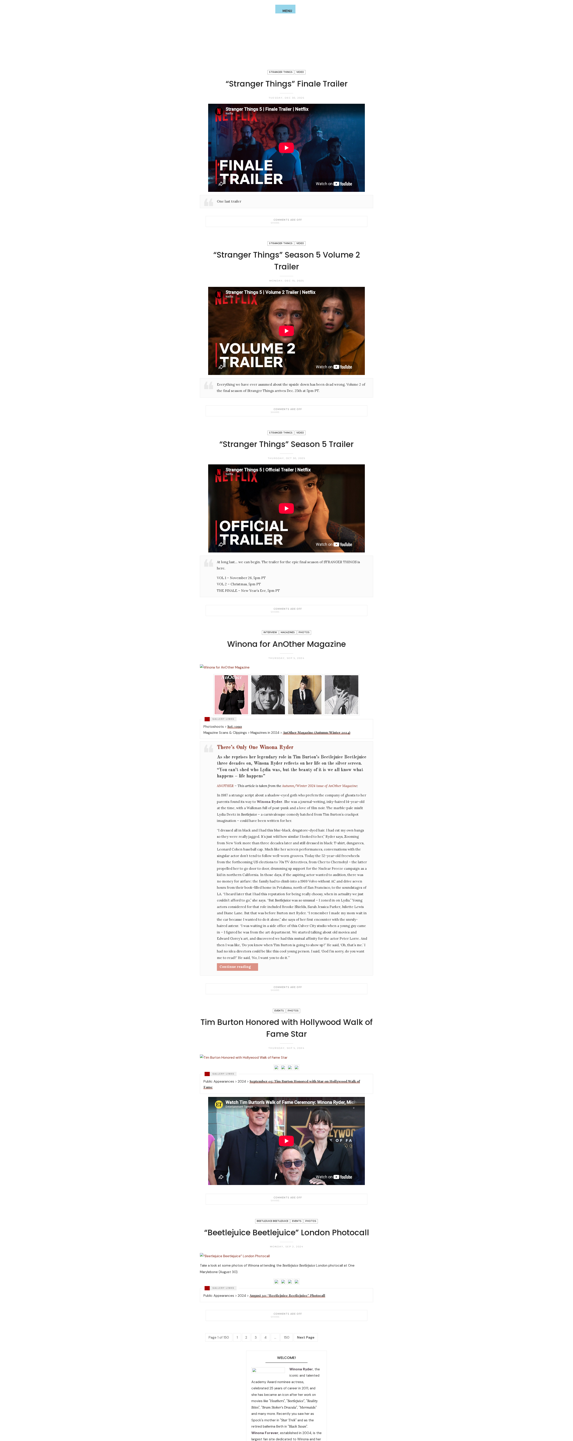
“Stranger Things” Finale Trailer (287, 83)
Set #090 (234, 726)
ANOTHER (225, 786)
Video (300, 72)
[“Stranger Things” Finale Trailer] (283, 222)
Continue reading (235, 967)
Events (279, 1010)
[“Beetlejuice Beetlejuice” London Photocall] (283, 1316)
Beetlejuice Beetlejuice (272, 1221)
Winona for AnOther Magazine (286, 644)
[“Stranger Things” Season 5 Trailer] (283, 612)
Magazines (288, 632)
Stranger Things (281, 72)
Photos (304, 632)
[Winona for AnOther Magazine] (283, 990)
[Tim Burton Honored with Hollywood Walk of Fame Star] (283, 1200)
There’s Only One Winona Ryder (255, 747)
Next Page (305, 1337)
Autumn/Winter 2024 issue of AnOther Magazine (319, 786)
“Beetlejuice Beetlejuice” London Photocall (286, 1232)
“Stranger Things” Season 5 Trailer (286, 444)
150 (286, 1337)
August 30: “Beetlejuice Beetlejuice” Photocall (287, 1295)
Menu (287, 11)
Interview (270, 632)
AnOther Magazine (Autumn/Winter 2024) (316, 732)
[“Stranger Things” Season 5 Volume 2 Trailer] (283, 412)
